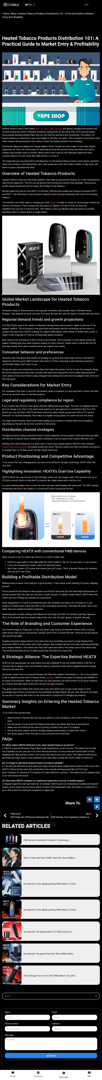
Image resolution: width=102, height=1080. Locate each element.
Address (56, 1024)
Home (6, 13)
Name (7, 1012)
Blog (13, 13)
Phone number (11, 1024)
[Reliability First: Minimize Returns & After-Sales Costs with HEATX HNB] (12, 909)
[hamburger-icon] (87, 4)
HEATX (53, 202)
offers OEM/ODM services (14, 447)
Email (54, 1012)
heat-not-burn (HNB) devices (48, 128)
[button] (90, 799)
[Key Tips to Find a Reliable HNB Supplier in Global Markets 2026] (12, 931)
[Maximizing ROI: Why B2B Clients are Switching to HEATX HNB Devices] (12, 975)
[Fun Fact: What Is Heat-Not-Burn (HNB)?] (12, 857)
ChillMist (50, 677)
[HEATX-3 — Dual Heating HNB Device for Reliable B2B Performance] (12, 883)
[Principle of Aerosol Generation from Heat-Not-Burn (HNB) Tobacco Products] (12, 839)
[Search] (96, 996)
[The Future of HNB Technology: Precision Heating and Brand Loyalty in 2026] (12, 953)
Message (9, 1035)
